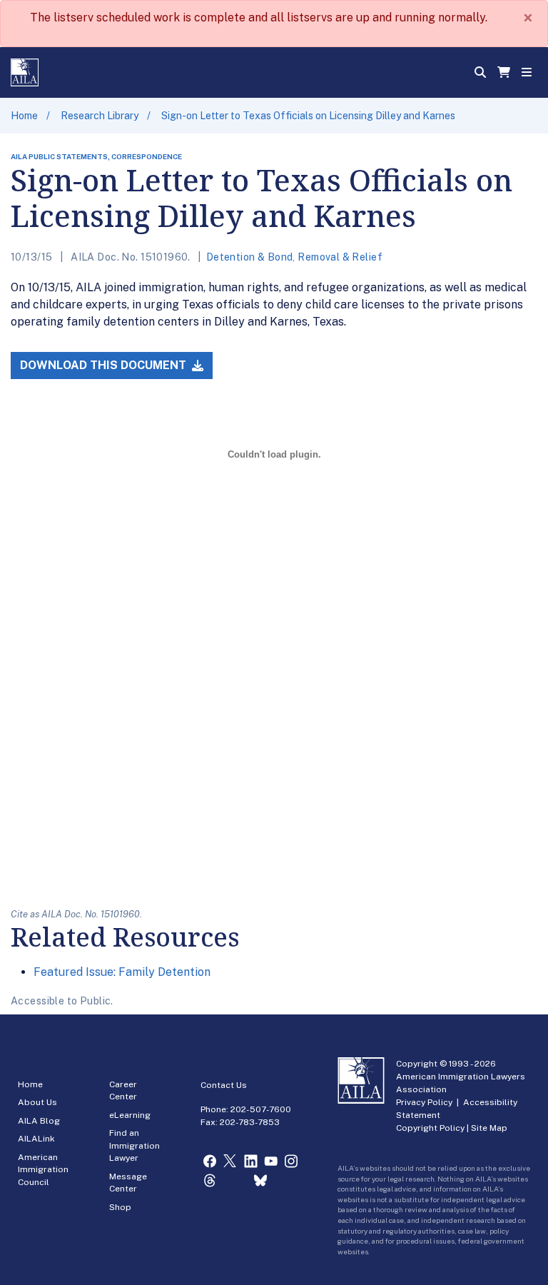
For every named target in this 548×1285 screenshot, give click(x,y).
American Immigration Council (43, 1169)
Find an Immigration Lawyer (134, 1145)
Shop (120, 1207)
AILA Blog (39, 1121)
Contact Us (224, 1085)
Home (24, 115)
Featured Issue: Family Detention (122, 972)
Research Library (99, 115)
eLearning (130, 1115)
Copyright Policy (430, 1128)
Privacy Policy (424, 1102)
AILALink (36, 1139)
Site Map (489, 1128)
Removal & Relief (340, 257)
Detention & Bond (249, 257)
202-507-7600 (260, 1109)
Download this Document (104, 365)
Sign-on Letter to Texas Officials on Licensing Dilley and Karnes (308, 115)
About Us (37, 1102)
